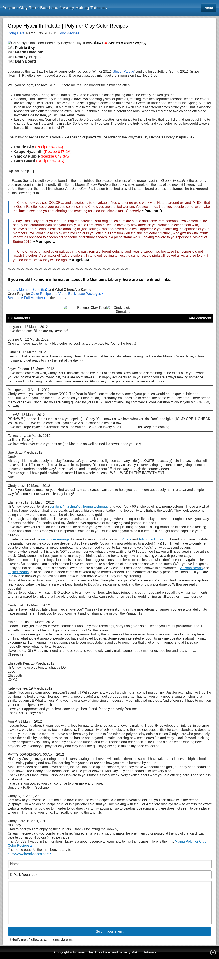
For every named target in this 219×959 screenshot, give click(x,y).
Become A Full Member (25, 298)
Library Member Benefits (26, 289)
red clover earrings (55, 539)
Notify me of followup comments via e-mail (43, 939)
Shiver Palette (123, 71)
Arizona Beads (191, 568)
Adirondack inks (151, 539)
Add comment (199, 318)
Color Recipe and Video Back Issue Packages (66, 294)
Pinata (126, 539)
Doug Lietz (16, 33)
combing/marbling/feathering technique (79, 506)
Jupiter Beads (18, 572)
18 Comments (19, 318)
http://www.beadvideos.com (28, 854)
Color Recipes (68, 33)
